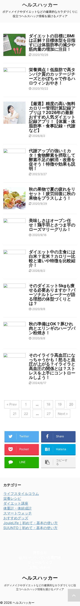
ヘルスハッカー (40, 5)
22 (26, 414)
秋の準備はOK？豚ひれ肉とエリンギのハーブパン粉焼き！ (52, 328)
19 (60, 404)
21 (14, 414)
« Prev (12, 404)
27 (49, 414)
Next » (63, 414)
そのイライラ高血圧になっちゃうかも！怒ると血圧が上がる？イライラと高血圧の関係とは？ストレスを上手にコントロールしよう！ (52, 366)
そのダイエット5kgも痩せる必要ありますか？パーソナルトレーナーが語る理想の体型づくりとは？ (52, 294)
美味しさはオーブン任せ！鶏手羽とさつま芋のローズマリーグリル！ (52, 225)
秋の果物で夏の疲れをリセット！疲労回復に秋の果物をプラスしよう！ (52, 194)
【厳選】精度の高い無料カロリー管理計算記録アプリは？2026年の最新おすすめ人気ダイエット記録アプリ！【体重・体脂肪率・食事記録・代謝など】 (52, 117)
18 (48, 404)
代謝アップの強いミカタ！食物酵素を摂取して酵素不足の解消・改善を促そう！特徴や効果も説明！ (52, 159)
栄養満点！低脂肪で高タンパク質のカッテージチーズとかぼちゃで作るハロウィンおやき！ (52, 76)
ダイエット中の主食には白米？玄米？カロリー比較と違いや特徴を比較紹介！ (52, 258)
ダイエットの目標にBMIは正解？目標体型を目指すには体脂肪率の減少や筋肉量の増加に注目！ (52, 42)
